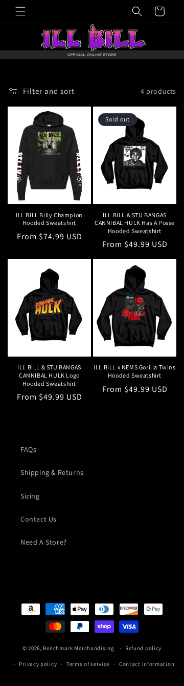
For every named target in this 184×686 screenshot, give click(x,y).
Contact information (146, 664)
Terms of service (87, 664)
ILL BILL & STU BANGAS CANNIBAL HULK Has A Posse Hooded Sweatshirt (135, 223)
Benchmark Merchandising (78, 648)
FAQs (28, 449)
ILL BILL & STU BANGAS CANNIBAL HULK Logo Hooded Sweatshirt (49, 375)
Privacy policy (38, 664)
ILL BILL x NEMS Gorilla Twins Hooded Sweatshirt (134, 371)
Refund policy (143, 648)
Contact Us (38, 519)
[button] (20, 11)
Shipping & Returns (52, 472)
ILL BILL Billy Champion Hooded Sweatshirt (49, 219)
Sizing (30, 496)
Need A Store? (43, 542)
